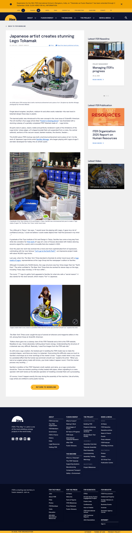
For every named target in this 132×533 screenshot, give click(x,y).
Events (103, 436)
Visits (50, 509)
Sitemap (88, 532)
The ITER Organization (53, 424)
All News (104, 424)
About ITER (52, 497)
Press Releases (71, 506)
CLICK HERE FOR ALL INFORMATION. (43, 5)
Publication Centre (107, 463)
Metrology (87, 459)
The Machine (66, 18)
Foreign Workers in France (107, 500)
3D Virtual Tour (106, 459)
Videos (103, 456)
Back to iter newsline (17, 26)
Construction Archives (88, 431)
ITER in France (53, 435)
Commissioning (89, 453)
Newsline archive (106, 430)
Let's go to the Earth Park (44, 251)
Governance (53, 432)
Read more (98, 79)
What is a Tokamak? (72, 458)
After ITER (69, 442)
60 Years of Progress (73, 432)
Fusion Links (88, 501)
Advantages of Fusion (71, 428)
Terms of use (99, 532)
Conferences (88, 504)
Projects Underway (90, 427)
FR (111, 10)
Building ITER (88, 424)
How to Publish (88, 507)
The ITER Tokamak (72, 461)
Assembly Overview (90, 444)
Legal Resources (54, 444)
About (30, 18)
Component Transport (73, 470)
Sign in (103, 524)
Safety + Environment (73, 473)
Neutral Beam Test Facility (90, 435)
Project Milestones (90, 467)
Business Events (106, 504)
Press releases (106, 439)
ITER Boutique (53, 506)
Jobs (50, 494)
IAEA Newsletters (89, 520)
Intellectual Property (107, 497)
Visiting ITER (53, 447)
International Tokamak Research (72, 438)
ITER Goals (69, 435)
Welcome (69, 497)
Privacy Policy (114, 532)
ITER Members (53, 429)
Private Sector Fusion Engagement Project (90, 497)
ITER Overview (53, 421)
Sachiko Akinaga (42, 139)
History (51, 438)
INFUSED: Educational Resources (52, 517)
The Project (85, 18)
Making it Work (71, 424)
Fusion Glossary (71, 446)
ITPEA (86, 494)
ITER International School (89, 511)
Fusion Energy (47, 18)
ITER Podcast (105, 442)
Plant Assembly (89, 450)
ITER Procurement (107, 494)
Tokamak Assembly (90, 447)
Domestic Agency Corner (106, 511)
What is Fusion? (71, 421)
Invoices (103, 507)
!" (55, 251)
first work (31, 242)
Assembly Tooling (89, 456)
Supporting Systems (72, 464)
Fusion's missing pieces (49, 121)
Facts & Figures (71, 500)
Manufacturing (71, 467)
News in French (106, 433)
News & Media (105, 18)
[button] (128, 16)
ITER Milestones (71, 503)
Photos (103, 453)
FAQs (50, 441)
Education (52, 512)
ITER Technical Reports (88, 516)
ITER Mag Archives (107, 446)
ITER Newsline (105, 427)
